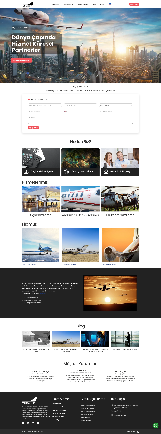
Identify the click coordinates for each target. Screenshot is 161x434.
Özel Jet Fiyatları (57, 420)
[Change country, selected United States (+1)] (65, 111)
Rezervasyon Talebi (21, 56)
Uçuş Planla (134, 4)
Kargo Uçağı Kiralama (59, 410)
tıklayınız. (43, 293)
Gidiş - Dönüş (43, 99)
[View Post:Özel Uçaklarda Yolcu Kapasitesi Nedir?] (125, 339)
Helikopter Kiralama (58, 413)
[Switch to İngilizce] (110, 4)
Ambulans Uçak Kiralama (60, 407)
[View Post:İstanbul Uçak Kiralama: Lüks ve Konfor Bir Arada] (36, 339)
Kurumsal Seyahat (58, 417)
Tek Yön (33, 99)
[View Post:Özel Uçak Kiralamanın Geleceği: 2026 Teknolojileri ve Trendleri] (95, 339)
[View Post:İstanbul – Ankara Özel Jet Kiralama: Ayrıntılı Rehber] (66, 339)
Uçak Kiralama (56, 404)
